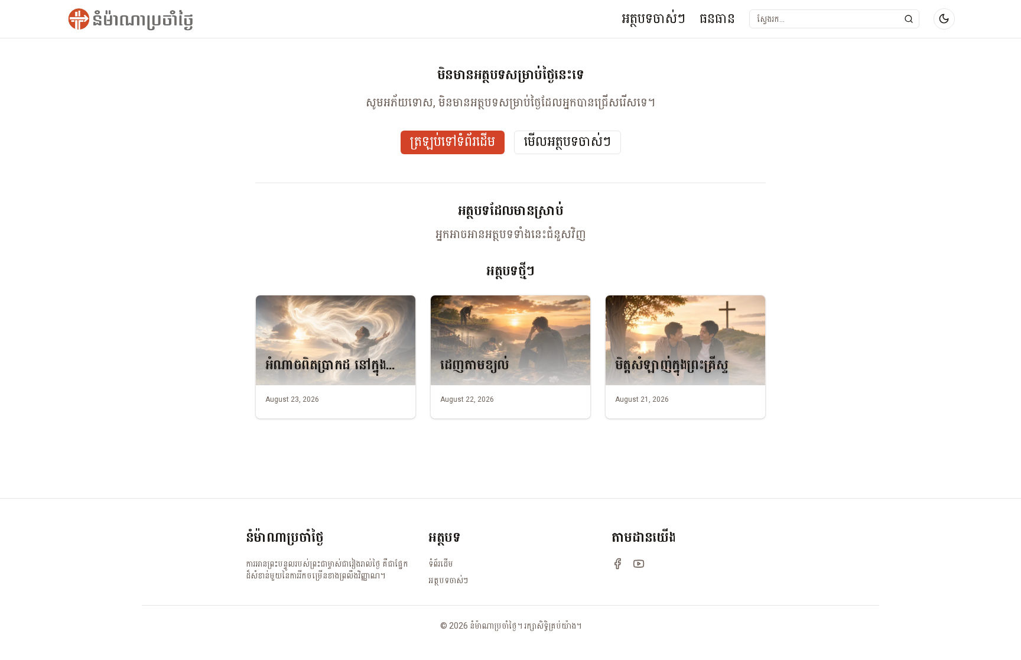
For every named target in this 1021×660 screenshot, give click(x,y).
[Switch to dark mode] (944, 19)
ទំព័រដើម (440, 563)
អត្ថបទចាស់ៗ (653, 18)
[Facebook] (617, 564)
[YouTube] (639, 564)
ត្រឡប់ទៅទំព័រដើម (452, 142)
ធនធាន (717, 18)
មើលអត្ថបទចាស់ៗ (567, 142)
